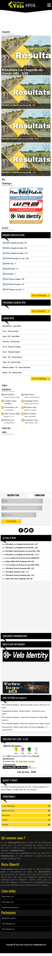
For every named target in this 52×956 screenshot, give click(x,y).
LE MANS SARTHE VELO (31, 403)
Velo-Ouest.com (8, 902)
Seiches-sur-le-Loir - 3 (13, 289)
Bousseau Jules (30, 407)
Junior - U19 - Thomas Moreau (12, 357)
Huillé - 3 (9, 274)
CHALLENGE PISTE (26, 210)
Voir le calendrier (38, 311)
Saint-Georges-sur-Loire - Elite (16, 258)
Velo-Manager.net (8, 924)
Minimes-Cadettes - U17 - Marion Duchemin (16, 367)
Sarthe (4, 820)
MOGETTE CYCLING (30, 410)
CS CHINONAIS (8, 410)
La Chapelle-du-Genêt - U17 (15, 243)
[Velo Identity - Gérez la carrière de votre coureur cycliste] (20, 768)
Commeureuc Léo (11, 407)
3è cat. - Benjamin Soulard (11, 352)
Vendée (5, 824)
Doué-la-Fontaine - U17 (13, 284)
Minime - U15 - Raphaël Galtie (12, 373)
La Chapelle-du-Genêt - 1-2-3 (15, 253)
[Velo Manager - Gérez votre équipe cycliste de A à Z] (8, 768)
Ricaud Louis (9, 420)
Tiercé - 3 (9, 264)
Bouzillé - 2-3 (11, 269)
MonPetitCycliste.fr (9, 918)
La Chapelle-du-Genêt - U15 (15, 248)
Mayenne (6, 815)
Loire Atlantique (8, 806)
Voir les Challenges (39, 295)
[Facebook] (25, 948)
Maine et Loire (8, 811)
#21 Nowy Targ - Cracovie (25, 761)
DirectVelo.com (7, 897)
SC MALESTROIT (9, 423)
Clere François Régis (12, 414)
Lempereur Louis (31, 420)
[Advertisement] (26, 21)
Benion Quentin (30, 414)
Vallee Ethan (29, 395)
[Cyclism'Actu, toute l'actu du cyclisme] (32, 768)
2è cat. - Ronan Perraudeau (12, 347)
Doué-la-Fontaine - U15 (13, 279)
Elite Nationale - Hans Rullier (12, 326)
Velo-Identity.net (8, 929)
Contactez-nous (17, 850)
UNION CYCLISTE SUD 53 (32, 397)
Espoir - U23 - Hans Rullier (11, 336)
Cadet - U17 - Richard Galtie (12, 362)
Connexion (40, 495)
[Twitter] (27, 948)
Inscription (13, 495)
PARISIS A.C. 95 (9, 416)
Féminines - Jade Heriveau (11, 341)
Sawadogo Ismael (31, 401)
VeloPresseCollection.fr (10, 907)
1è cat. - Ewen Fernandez (10, 331)
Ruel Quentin (9, 395)
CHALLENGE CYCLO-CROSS (26, 222)
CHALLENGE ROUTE (26, 198)
